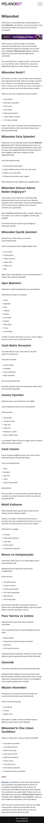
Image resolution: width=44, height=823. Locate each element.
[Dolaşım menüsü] (40, 4)
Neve (17, 818)
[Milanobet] (12, 4)
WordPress (24, 818)
